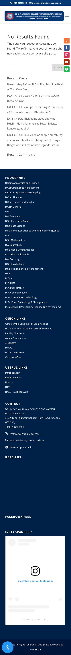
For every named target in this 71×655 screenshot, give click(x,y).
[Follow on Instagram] (67, 55)
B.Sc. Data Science (15, 225)
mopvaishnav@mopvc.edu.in (27, 440)
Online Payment (13, 377)
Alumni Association (15, 338)
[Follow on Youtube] (67, 62)
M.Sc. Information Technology (21, 297)
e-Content (10, 342)
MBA (7, 273)
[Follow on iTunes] (67, 40)
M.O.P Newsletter (14, 352)
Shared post (30, 619)
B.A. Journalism (13, 245)
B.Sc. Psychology (14, 264)
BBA (7, 211)
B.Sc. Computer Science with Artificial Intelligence (32, 230)
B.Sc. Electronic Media (17, 254)
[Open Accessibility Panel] (7, 647)
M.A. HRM (10, 283)
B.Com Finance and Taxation (20, 202)
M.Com (9, 278)
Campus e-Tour (13, 357)
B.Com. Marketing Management (22, 187)
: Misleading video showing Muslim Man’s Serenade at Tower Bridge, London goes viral (32, 123)
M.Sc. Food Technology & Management (26, 302)
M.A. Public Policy (14, 287)
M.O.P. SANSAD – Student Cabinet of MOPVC (28, 328)
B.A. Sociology (13, 259)
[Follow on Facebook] (67, 48)
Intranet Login (12, 372)
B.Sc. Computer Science (18, 221)
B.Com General (13, 206)
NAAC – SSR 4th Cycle (16, 391)
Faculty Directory (14, 333)
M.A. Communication (16, 292)
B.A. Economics (13, 216)
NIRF (7, 387)
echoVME (35, 649)
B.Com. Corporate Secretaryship (23, 192)
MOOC (8, 347)
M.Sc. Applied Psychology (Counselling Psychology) (33, 307)
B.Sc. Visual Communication (20, 249)
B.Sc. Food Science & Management (24, 268)
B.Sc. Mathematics (15, 240)
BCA (7, 235)
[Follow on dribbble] (67, 69)
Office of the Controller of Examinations (26, 323)
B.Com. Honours (13, 197)
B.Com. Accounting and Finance (22, 183)
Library (9, 382)
